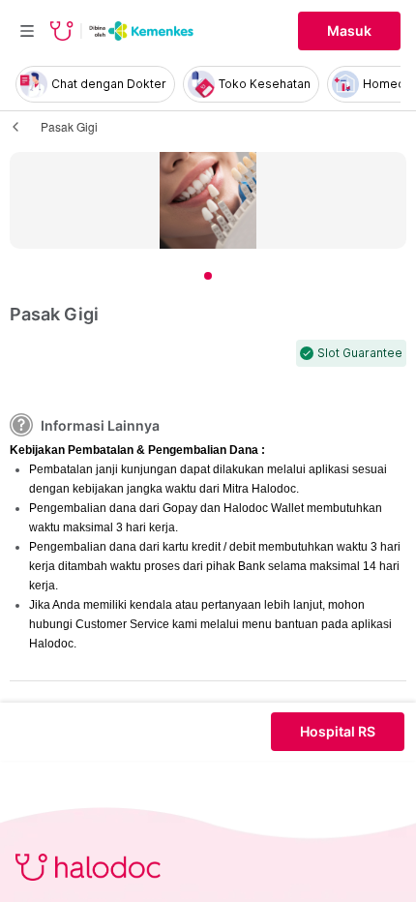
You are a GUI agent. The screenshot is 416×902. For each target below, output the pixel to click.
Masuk (349, 31)
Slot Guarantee (359, 353)
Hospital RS (337, 731)
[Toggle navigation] (27, 31)
